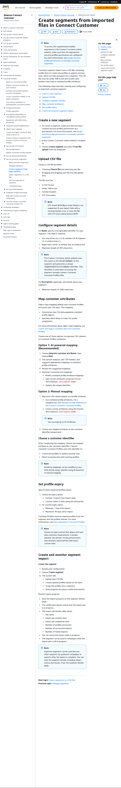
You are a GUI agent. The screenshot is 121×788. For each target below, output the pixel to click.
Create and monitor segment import (57, 111)
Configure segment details (53, 100)
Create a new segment (52, 94)
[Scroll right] (63, 8)
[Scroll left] (13, 8)
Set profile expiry (49, 107)
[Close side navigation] (32, 15)
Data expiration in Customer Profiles (69, 522)
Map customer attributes (53, 104)
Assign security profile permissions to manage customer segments (62, 61)
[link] (86, 15)
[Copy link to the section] (36, 120)
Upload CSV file (48, 97)
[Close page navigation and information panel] (116, 40)
